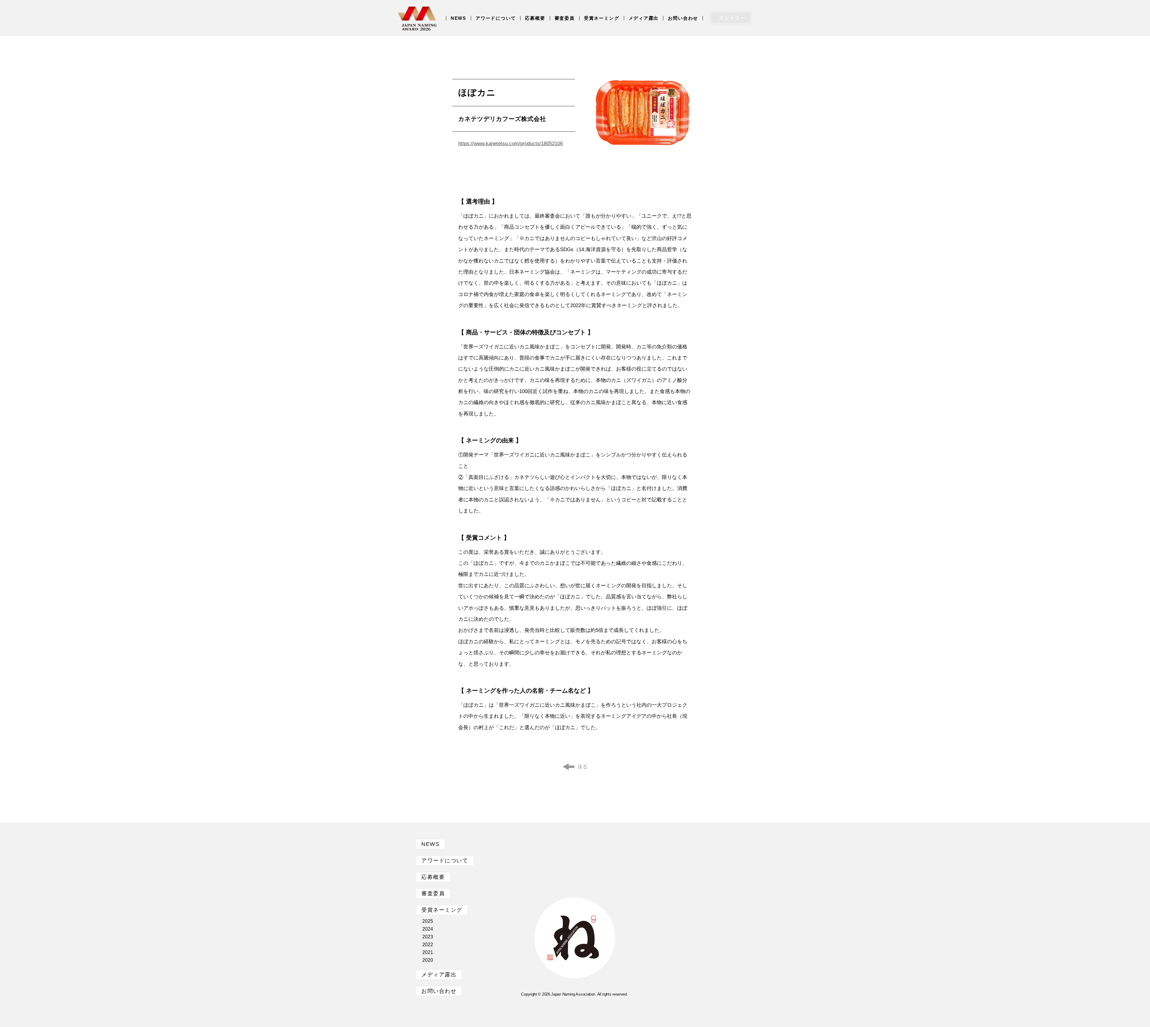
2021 (427, 952)
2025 (427, 921)
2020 (427, 960)
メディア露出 (644, 18)
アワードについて (496, 18)
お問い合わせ (683, 18)
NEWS (458, 18)
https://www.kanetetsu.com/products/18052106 (510, 143)
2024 (427, 929)
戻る (582, 767)
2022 (427, 944)
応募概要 (535, 18)
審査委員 (565, 18)
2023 (427, 936)
